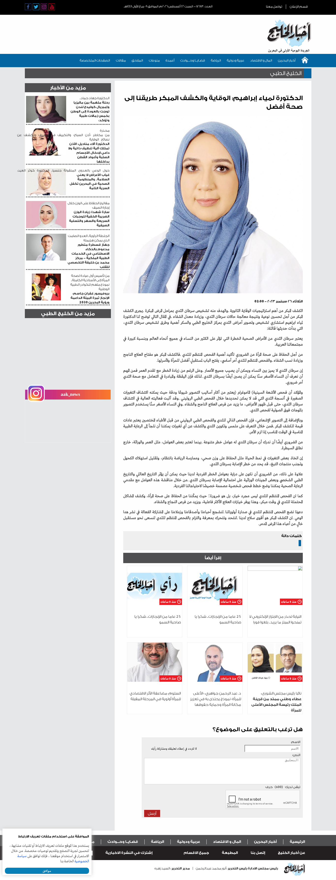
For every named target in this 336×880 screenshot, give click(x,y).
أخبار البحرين (286, 60)
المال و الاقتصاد (261, 60)
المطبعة (230, 853)
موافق (47, 871)
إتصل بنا (258, 853)
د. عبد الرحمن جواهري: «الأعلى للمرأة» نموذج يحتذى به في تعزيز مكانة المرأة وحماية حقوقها (215, 699)
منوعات (154, 60)
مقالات (121, 60)
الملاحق (137, 60)
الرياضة (216, 60)
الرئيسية (297, 842)
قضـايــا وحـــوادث (192, 60)
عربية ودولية (235, 60)
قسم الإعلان (299, 6)
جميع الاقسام (196, 853)
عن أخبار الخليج (291, 853)
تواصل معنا (274, 6)
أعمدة (170, 60)
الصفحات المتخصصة (95, 60)
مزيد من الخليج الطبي (68, 313)
